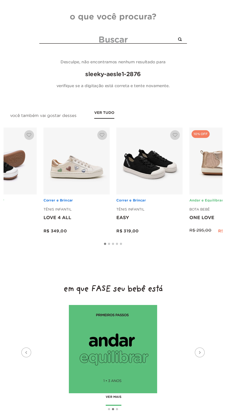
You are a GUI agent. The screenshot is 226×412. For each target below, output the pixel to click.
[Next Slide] (199, 352)
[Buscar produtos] (180, 39)
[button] (105, 244)
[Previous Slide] (26, 352)
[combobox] (113, 39)
